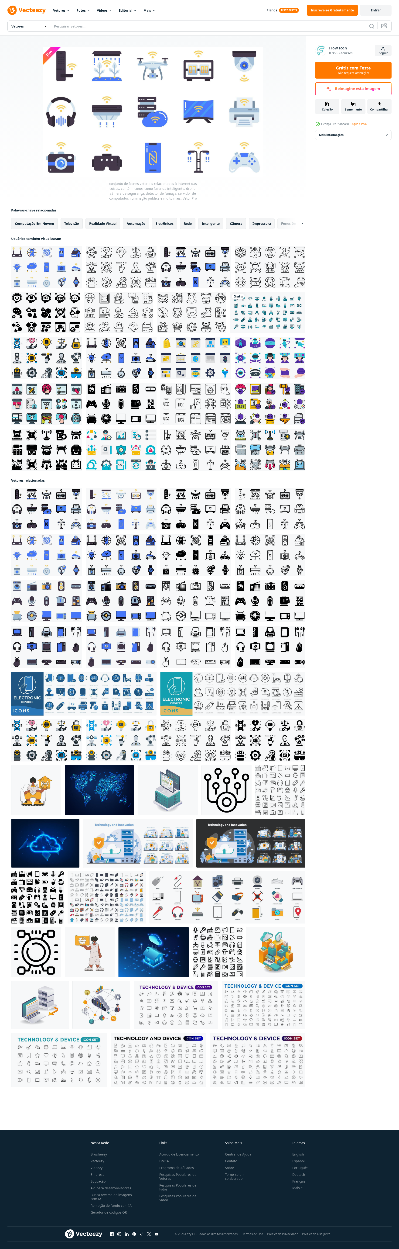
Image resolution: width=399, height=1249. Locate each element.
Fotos (81, 10)
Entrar (376, 10)
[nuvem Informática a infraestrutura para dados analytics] (275, 952)
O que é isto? (359, 124)
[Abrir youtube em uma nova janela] (156, 1234)
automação (136, 223)
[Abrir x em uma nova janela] (149, 1234)
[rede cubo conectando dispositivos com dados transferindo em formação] (226, 790)
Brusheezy (99, 1154)
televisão (71, 223)
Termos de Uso (252, 1234)
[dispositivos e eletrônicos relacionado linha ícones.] (158, 1060)
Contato (231, 1161)
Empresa (97, 1174)
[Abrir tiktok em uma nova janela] (141, 1234)
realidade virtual (102, 223)
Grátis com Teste (353, 70)
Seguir (383, 53)
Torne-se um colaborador (235, 1176)
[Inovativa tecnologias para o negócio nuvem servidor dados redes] (101, 1005)
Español (298, 1161)
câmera (236, 223)
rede (188, 223)
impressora (261, 223)
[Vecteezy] (26, 10)
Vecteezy (97, 1161)
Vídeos (102, 10)
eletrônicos (165, 223)
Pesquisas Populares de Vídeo (177, 1198)
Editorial (125, 10)
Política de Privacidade (282, 1234)
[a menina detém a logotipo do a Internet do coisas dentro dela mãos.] (90, 952)
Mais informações (331, 135)
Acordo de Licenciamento (179, 1154)
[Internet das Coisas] (99, 790)
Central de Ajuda (238, 1154)
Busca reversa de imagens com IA (111, 1197)
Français (298, 1181)
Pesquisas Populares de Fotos (177, 1187)
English (298, 1154)
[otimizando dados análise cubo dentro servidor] (168, 790)
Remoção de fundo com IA (111, 1205)
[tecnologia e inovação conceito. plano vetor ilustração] (138, 843)
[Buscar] (372, 26)
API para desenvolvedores (111, 1188)
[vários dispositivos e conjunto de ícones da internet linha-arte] (267, 312)
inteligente (211, 223)
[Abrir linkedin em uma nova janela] (127, 1234)
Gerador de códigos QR (109, 1212)
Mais (147, 10)
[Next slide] (298, 223)
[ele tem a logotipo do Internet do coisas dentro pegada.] (36, 790)
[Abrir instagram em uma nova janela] (119, 1234)
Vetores (59, 10)
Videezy (96, 1168)
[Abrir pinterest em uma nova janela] (134, 1234)
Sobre (229, 1168)
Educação (98, 1181)
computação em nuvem (34, 223)
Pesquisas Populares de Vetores (177, 1176)
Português (300, 1168)
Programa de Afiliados (176, 1168)
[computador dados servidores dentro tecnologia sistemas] (40, 1005)
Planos (271, 10)
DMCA (164, 1161)
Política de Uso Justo (316, 1234)
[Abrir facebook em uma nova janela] (112, 1234)
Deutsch (298, 1174)
